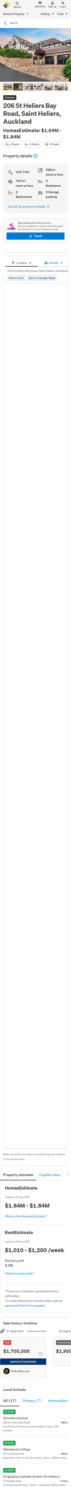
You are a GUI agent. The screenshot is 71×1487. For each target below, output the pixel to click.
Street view (16, 278)
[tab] (21, 262)
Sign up (52, 6)
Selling (45, 14)
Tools (60, 14)
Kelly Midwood (20, 1371)
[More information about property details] (35, 156)
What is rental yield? (19, 1273)
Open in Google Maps (41, 278)
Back (13, 23)
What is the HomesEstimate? (26, 1216)
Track (38, 236)
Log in (63, 6)
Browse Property (14, 14)
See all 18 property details (27, 206)
